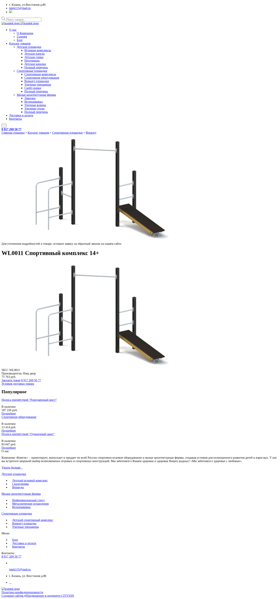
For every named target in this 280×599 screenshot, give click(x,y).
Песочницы (32, 60)
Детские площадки (29, 46)
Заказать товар (11, 380)
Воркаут (91, 132)
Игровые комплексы (37, 50)
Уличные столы (34, 108)
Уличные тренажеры (37, 84)
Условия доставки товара (18, 383)
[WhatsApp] (10, 12)
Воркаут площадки (36, 81)
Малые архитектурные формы (36, 94)
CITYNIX (67, 595)
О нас (13, 29)
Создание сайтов (13, 595)
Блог (20, 40)
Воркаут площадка (24, 523)
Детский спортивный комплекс (32, 520)
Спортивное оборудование (41, 77)
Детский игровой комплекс (30, 480)
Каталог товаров (20, 43)
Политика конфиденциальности (22, 592)
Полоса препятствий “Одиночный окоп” (28, 434)
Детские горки (33, 57)
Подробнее (9, 413)
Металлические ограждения (30, 503)
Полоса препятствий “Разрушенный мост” (29, 399)
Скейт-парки (32, 88)
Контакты (15, 118)
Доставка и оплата (21, 115)
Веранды (18, 487)
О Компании (25, 33)
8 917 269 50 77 (11, 129)
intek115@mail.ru (20, 8)
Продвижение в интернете (43, 595)
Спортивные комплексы (40, 74)
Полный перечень (36, 67)
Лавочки (30, 98)
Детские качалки (35, 64)
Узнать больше (11, 467)
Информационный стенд (28, 500)
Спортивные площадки (32, 70)
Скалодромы (20, 483)
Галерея (22, 36)
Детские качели (34, 53)
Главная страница (13, 132)
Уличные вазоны (35, 105)
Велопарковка (33, 101)
